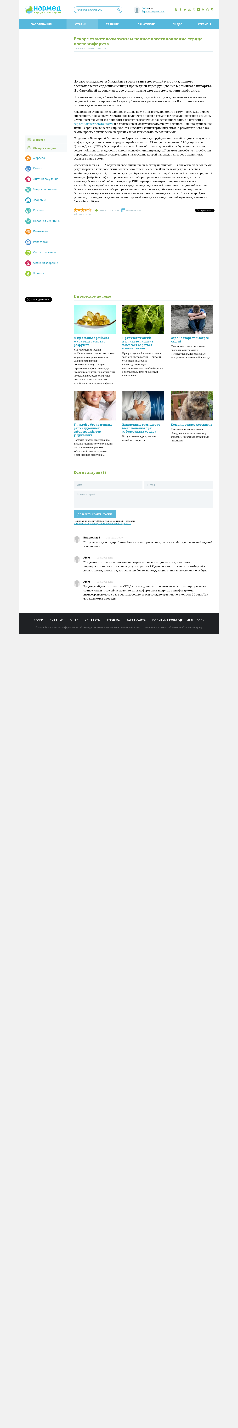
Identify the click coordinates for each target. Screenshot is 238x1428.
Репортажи (40, 242)
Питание (56, 620)
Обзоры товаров (44, 148)
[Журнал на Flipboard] (198, 9)
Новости (39, 139)
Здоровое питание (45, 189)
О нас (74, 620)
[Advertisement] (143, 66)
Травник (112, 24)
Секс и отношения (44, 252)
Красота (38, 210)
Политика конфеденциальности (178, 620)
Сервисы (204, 24)
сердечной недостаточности (93, 124)
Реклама (113, 620)
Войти (145, 8)
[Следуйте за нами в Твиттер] (185, 9)
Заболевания (41, 24)
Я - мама (38, 273)
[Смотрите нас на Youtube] (189, 9)
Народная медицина (46, 221)
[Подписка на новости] (207, 9)
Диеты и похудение (45, 179)
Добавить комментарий (94, 514)
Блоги (38, 620)
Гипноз (37, 168)
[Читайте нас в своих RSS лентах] (203, 9)
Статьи (80, 24)
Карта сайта (136, 620)
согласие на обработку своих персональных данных (102, 523)
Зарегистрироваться (153, 11)
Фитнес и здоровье (45, 263)
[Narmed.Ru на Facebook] (180, 9)
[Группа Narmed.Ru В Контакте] (176, 9)
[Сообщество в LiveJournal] (194, 9)
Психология (40, 231)
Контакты (92, 620)
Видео (177, 24)
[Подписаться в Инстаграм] (212, 9)
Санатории (146, 24)
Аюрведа (39, 158)
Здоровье (39, 200)
